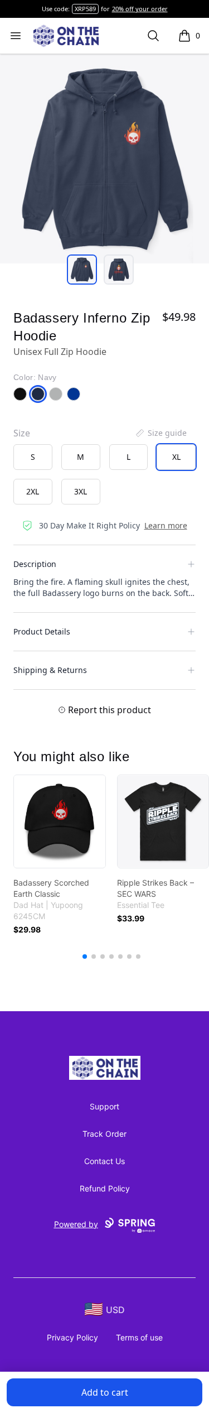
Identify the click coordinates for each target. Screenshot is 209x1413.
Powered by (76, 1224)
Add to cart (104, 1392)
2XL (32, 491)
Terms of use (139, 1337)
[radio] (32, 457)
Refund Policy (105, 1188)
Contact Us (104, 1161)
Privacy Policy (72, 1337)
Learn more (165, 525)
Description (34, 564)
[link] (59, 821)
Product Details (41, 631)
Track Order (104, 1133)
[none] (160, 433)
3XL (80, 491)
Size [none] (21, 433)
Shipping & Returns (50, 670)
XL (176, 456)
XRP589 (85, 8)
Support (104, 1106)
